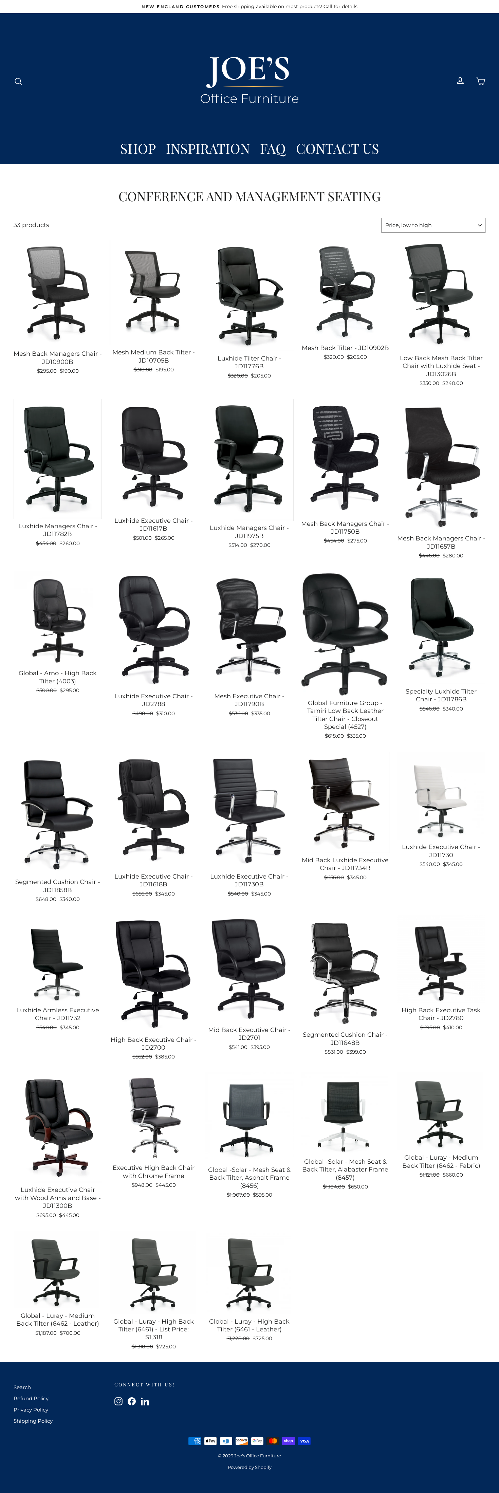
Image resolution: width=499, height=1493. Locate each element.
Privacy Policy (31, 1409)
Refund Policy (31, 1398)
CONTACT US (337, 148)
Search (22, 1387)
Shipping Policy (33, 1421)
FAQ (273, 148)
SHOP (138, 148)
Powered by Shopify (250, 1467)
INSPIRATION (208, 148)
